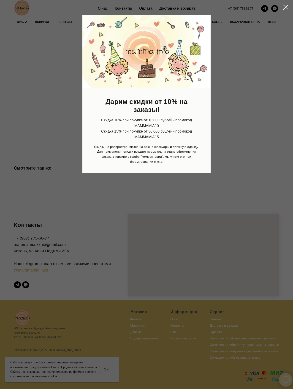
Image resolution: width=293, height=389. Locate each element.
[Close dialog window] (286, 7)
